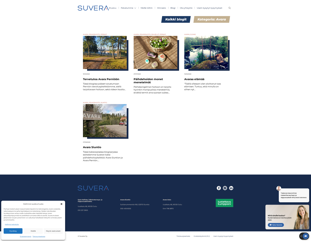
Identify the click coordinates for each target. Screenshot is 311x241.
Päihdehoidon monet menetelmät (148, 81)
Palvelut (155, 34)
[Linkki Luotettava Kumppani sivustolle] (224, 203)
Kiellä (33, 231)
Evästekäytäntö (25, 236)
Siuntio (104, 102)
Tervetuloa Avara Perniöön (101, 79)
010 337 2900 (83, 210)
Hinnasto (161, 8)
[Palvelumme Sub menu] (135, 8)
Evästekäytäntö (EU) (202, 236)
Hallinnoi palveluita (12, 224)
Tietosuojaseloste (39, 236)
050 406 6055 (125, 208)
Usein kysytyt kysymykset (209, 8)
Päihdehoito (94, 34)
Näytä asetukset (53, 231)
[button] (61, 204)
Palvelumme (127, 8)
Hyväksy (13, 231)
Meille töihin (147, 8)
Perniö (104, 34)
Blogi (172, 8)
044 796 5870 (168, 208)
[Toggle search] (229, 8)
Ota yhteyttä (186, 8)
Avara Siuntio (92, 147)
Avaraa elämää (194, 79)
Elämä (193, 34)
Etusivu (112, 8)
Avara (85, 34)
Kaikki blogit (176, 19)
